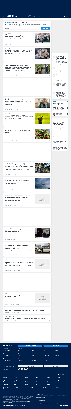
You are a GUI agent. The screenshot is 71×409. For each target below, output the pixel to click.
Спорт (56, 350)
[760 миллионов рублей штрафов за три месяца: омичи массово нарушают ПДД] (42, 38)
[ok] (27, 369)
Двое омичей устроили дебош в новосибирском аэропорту (14, 230)
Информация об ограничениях (40, 397)
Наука (33, 358)
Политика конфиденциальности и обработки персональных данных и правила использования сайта (51, 403)
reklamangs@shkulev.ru (39, 394)
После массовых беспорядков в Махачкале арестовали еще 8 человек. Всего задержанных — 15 (19, 166)
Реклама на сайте (6, 350)
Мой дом (33, 357)
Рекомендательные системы (40, 400)
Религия (45, 360)
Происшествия (46, 355)
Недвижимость (34, 360)
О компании (5, 353)
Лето (33, 355)
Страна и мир (57, 353)
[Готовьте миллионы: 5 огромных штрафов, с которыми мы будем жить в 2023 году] (42, 199)
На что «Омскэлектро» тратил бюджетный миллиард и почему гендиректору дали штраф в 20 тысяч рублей (18, 182)
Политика (45, 353)
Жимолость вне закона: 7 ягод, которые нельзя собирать (19, 131)
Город (19, 355)
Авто (19, 350)
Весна (19, 353)
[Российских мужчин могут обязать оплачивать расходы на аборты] (42, 298)
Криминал (34, 352)
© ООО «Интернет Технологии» (20, 405)
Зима (33, 350)
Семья (45, 362)
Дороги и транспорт (22, 357)
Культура (33, 353)
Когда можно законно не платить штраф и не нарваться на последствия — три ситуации (18, 51)
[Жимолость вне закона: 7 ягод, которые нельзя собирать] (42, 134)
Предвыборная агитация (7, 360)
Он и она (45, 350)
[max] (25, 369)
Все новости (9, 22)
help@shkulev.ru (10, 402)
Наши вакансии (6, 357)
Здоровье (20, 362)
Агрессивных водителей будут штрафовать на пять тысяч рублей (24, 310)
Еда (19, 358)
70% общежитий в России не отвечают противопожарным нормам (25, 318)
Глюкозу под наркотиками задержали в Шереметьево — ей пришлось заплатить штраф (19, 116)
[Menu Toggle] (4, 16)
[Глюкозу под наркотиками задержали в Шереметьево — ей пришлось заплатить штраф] (42, 118)
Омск (6, 22)
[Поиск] (62, 16)
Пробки (36, 16)
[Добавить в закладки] (49, 44)
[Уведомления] (64, 16)
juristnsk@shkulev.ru (27, 401)
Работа (45, 357)
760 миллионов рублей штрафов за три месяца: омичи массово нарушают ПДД (19, 35)
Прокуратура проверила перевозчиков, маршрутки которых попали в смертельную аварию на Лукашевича (18, 247)
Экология (57, 355)
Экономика (57, 357)
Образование (34, 362)
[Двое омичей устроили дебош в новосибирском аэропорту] (42, 233)
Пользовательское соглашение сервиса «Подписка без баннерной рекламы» (47, 401)
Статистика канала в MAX (8, 362)
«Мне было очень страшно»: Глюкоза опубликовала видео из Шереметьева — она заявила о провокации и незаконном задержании (18, 102)
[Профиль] (67, 16)
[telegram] (19, 369)
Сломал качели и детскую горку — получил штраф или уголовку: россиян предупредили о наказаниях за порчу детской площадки (18, 67)
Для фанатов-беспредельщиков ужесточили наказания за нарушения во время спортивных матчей (19, 262)
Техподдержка (6, 358)
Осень (45, 352)
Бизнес (19, 352)
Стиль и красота (58, 352)
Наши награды (6, 355)
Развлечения (46, 358)
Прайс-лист (5, 352)
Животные (20, 360)
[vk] (22, 369)
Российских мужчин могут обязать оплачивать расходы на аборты (19, 295)
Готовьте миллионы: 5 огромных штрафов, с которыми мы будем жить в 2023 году (18, 196)
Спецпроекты (58, 358)
